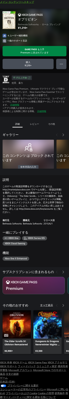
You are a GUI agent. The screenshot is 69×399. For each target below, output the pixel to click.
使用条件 (60, 393)
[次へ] (63, 135)
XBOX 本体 (6, 362)
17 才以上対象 (20, 78)
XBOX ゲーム (20, 362)
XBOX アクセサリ (57, 362)
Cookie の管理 (46, 393)
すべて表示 (46, 305)
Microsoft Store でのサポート (49, 370)
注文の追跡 (12, 374)
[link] (17, 332)
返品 (2, 374)
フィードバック (27, 366)
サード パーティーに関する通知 (21, 397)
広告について (48, 397)
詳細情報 (14, 104)
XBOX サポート (8, 366)
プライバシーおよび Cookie (21, 393)
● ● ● (61, 64)
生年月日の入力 (28, 167)
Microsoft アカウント (20, 370)
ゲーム (4, 377)
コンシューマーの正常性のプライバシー (23, 389)
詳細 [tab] (17, 123)
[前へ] (57, 135)
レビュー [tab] (34, 123)
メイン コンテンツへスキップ (17, 2)
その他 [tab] (51, 123)
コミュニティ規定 (46, 366)
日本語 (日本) (7, 381)
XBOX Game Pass (37, 362)
